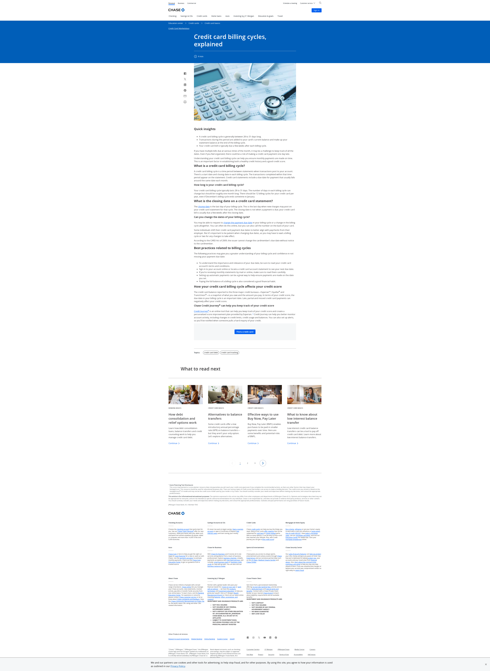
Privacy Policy (177, 666)
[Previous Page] (232, 463)
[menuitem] (290, 3)
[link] (248, 638)
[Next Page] (263, 463)
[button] (486, 664)
